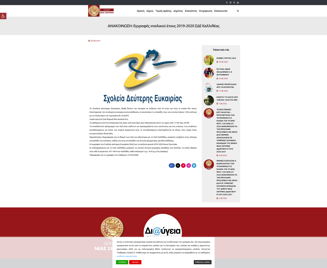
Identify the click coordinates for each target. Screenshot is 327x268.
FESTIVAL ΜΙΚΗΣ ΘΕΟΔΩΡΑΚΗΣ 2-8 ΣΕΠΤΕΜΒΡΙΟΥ (224, 72)
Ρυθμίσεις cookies (202, 262)
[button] (3, 16)
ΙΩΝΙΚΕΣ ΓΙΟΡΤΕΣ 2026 (226, 58)
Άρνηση (135, 262)
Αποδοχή (122, 262)
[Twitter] (234, 2)
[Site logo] (101, 11)
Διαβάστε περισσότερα (127, 256)
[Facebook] (227, 2)
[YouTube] (238, 2)
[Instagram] (230, 2)
